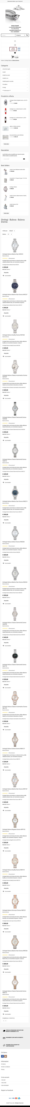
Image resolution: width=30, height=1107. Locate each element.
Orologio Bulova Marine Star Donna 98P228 (14, 950)
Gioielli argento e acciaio (8, 81)
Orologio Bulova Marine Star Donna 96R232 (14, 582)
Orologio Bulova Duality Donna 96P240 (13, 335)
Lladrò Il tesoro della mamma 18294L (18, 195)
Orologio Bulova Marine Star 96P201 (12, 254)
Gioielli (4, 72)
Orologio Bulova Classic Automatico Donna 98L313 (14, 707)
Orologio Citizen (13, 186)
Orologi (4, 87)
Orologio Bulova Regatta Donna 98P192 (13, 829)
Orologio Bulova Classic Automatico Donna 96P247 (14, 376)
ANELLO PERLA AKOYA (15, 126)
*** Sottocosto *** (7, 90)
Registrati (20, 1)
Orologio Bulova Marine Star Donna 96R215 (14, 501)
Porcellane (5, 84)
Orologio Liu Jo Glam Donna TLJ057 (18, 117)
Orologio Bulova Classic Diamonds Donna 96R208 (14, 418)
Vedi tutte (6, 144)
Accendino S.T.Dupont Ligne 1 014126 (18, 178)
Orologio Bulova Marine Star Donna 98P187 (14, 789)
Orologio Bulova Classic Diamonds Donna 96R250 (14, 623)
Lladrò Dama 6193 (14, 204)
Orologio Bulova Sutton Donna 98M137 (13, 748)
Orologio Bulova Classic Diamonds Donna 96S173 (14, 665)
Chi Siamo (3, 1064)
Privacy (2, 1069)
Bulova (8, 269)
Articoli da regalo (6, 69)
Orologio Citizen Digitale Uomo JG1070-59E (18, 101)
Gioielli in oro (5, 78)
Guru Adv (12, 1103)
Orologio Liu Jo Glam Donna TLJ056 (18, 109)
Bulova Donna (5, 255)
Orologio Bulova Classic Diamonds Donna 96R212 (14, 460)
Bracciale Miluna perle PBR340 (16, 135)
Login (16, 1)
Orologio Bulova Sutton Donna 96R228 (13, 542)
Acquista (6, 272)
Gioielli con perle (6, 75)
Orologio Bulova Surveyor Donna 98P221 (14, 910)
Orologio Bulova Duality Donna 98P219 (13, 870)
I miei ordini (3, 1082)
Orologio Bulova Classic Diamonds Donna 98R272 (14, 991)
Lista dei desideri (5, 1085)
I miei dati (3, 1080)
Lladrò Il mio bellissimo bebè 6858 (17, 169)
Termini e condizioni (5, 1066)
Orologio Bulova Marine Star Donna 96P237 (14, 294)
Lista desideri (8, 275)
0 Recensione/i (12, 258)
